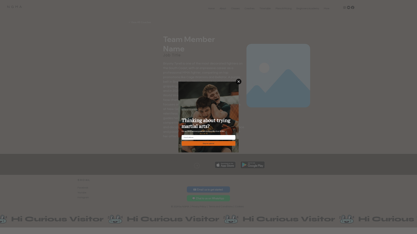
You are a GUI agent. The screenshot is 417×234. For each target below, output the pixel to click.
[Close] (238, 81)
